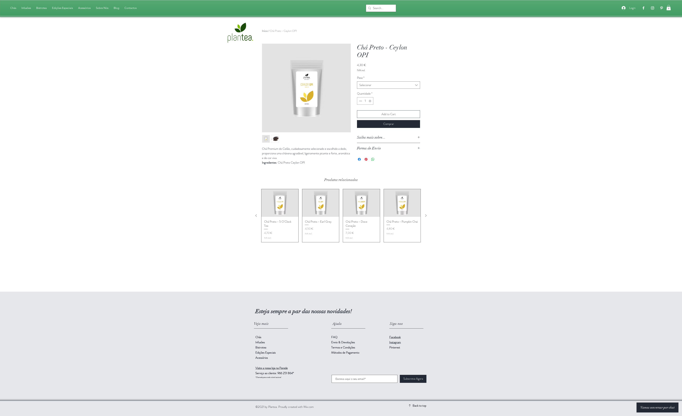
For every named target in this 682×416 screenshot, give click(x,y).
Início (265, 31)
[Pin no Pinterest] (366, 159)
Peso (360, 78)
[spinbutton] (365, 100)
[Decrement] (360, 100)
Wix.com (308, 407)
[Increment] (370, 100)
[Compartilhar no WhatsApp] (373, 159)
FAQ (334, 337)
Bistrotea (260, 347)
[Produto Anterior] (256, 215)
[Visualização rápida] (279, 203)
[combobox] (388, 85)
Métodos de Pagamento (345, 352)
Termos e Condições (343, 347)
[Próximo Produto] (426, 215)
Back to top (419, 405)
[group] (341, 216)
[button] (668, 7)
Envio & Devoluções (343, 342)
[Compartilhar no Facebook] (359, 159)
